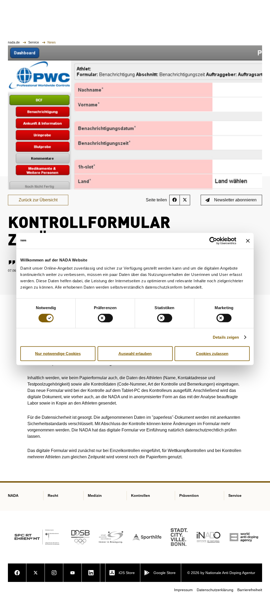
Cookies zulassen (212, 353)
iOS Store (127, 573)
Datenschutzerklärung (215, 590)
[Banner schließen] (248, 240)
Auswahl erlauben (135, 353)
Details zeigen (226, 337)
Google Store (164, 573)
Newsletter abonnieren (235, 200)
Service (34, 42)
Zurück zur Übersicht (38, 200)
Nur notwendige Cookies (58, 353)
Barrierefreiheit (249, 590)
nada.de (14, 42)
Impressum (183, 590)
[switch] (105, 318)
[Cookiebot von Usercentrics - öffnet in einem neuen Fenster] (213, 241)
